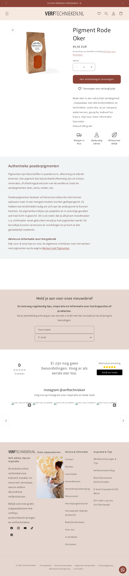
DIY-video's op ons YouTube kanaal (103, 502)
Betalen (69, 466)
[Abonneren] (90, 337)
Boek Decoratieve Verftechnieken (103, 479)
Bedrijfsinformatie (74, 522)
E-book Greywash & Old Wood (106, 491)
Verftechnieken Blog (104, 470)
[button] (7, 13)
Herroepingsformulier (76, 503)
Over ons (69, 529)
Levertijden (71, 473)
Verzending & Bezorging (77, 488)
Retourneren (71, 496)
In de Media (71, 536)
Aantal (76, 60)
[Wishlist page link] (99, 13)
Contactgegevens (105, 565)
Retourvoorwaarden (63, 565)
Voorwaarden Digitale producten (76, 512)
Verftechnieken (29, 565)
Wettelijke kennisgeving (59, 569)
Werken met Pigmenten (56, 248)
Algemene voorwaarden (85, 565)
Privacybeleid (45, 565)
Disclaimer (70, 544)
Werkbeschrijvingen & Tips (105, 460)
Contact (69, 459)
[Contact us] (122, 569)
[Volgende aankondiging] (122, 3)
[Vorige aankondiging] (6, 3)
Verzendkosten (72, 481)
